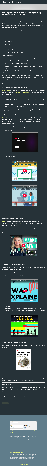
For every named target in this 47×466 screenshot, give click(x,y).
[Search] (23, 2)
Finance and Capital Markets (22, 92)
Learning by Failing (12, 2)
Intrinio (4, 221)
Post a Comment (5, 412)
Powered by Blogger (24, 464)
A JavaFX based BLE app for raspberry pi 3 (17, 452)
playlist (20, 223)
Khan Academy (6, 90)
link (8, 126)
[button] (3, 18)
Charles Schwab (6, 117)
